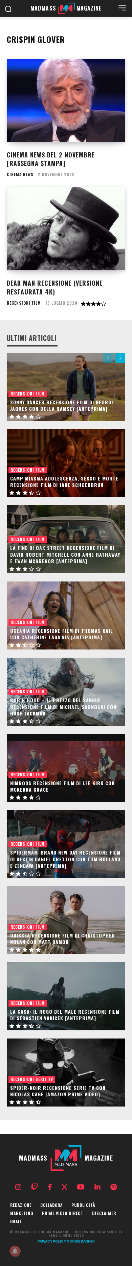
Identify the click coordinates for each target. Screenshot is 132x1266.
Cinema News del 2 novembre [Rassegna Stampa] (51, 159)
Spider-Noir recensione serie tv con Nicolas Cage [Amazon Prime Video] (58, 1091)
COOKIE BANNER (81, 1241)
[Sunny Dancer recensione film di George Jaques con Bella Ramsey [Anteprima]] (66, 387)
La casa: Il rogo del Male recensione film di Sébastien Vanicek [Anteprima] (64, 1015)
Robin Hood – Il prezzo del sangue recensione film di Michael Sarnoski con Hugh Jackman (63, 706)
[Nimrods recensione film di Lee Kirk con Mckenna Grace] (66, 768)
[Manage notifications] (14, 1251)
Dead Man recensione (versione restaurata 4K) (55, 287)
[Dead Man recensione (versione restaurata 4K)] (66, 228)
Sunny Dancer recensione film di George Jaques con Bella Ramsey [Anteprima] (62, 405)
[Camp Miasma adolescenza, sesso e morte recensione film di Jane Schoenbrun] (66, 463)
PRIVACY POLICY (52, 1241)
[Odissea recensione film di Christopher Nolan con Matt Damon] (66, 920)
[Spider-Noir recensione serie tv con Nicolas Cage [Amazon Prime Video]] (66, 1073)
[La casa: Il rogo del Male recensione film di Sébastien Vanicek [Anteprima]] (66, 996)
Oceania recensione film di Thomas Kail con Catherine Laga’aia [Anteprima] (61, 634)
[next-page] (120, 358)
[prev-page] (108, 358)
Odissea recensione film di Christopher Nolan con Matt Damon (62, 939)
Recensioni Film (24, 303)
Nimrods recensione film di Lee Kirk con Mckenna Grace (62, 786)
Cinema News (20, 174)
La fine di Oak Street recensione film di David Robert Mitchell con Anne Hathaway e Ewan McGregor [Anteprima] (65, 554)
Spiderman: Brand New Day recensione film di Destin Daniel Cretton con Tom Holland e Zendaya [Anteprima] (65, 859)
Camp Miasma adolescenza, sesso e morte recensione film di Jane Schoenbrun (64, 482)
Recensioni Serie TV (31, 1079)
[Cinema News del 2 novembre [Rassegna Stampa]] (66, 100)
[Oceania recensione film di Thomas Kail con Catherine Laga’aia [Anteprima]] (66, 615)
